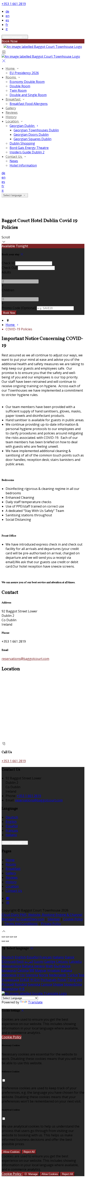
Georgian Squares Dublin (32, 139)
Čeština (23, 970)
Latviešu (75, 961)
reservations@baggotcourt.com (25, 658)
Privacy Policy (51, 923)
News (14, 161)
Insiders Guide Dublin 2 (27, 152)
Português (49, 980)
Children (8, 290)
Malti (49, 966)
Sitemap (54, 919)
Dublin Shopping (22, 143)
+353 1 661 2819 (14, 4)
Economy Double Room (27, 81)
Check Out (9, 267)
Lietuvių (62, 961)
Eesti (20, 961)
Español (12, 826)
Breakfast (13, 99)
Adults (6, 272)
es (7, 20)
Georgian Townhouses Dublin (36, 130)
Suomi (38, 961)
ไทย (81, 975)
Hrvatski (53, 970)
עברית (21, 975)
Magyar (41, 970)
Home (10, 68)
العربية (28, 961)
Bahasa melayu (33, 966)
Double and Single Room (28, 95)
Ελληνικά (9, 961)
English (11, 821)
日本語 (24, 980)
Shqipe (58, 984)
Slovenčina (10, 989)
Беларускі (9, 970)
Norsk (43, 975)
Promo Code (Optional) (19, 308)
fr (7, 24)
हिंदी (31, 970)
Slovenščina (73, 984)
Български (62, 966)
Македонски (11, 966)
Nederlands (57, 975)
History (11, 117)
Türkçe (72, 975)
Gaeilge (49, 961)
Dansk (69, 957)
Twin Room (18, 90)
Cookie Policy (73, 919)
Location (12, 121)
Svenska (34, 984)
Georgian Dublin (22, 126)
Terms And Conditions (21, 923)
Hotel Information (23, 165)
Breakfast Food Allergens (29, 104)
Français (12, 830)
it (7, 29)
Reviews (12, 112)
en (7, 16)
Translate (35, 1002)
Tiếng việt (74, 980)
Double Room (20, 86)
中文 (22, 989)
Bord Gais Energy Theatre (29, 148)
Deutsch (12, 817)
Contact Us (14, 156)
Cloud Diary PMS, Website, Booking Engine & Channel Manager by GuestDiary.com (42, 917)
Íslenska (32, 975)
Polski (61, 980)
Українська (10, 980)
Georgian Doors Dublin (31, 134)
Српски (46, 984)
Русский (8, 984)
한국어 (35, 980)
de (7, 11)
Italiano (11, 835)
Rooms (11, 77)
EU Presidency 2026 (24, 73)
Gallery (11, 108)
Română (21, 984)
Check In (8, 263)
